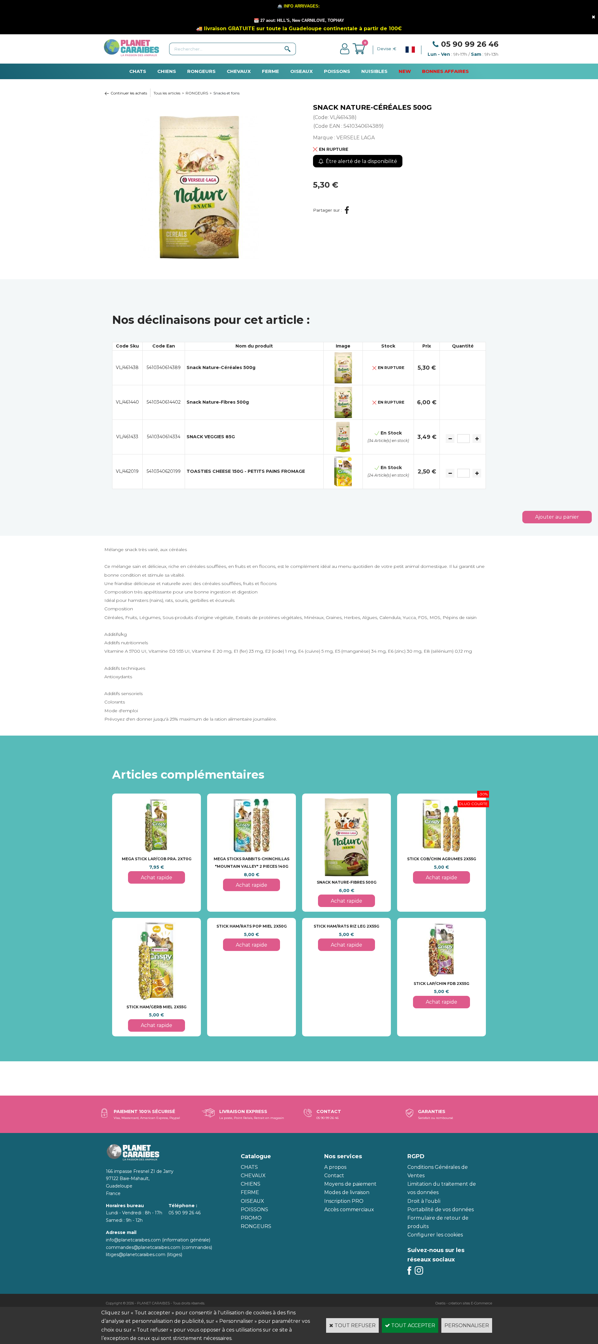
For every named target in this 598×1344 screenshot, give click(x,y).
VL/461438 (127, 367)
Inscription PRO (343, 1201)
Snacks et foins (226, 93)
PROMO (251, 1218)
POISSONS (337, 71)
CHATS (137, 71)
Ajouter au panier (557, 517)
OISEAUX (301, 71)
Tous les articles (167, 93)
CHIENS (166, 71)
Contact (334, 1175)
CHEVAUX (239, 71)
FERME (270, 71)
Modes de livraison (346, 1192)
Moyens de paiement (350, 1184)
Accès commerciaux (349, 1209)
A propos (335, 1167)
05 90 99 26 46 (469, 44)
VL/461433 (127, 436)
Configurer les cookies (435, 1235)
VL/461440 (127, 402)
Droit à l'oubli (423, 1201)
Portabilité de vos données (440, 1209)
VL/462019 (127, 471)
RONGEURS (201, 71)
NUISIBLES (374, 71)
